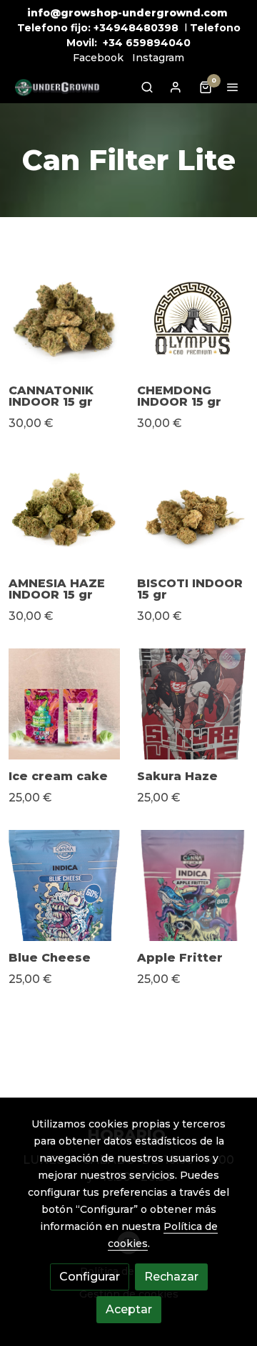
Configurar (89, 1276)
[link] (57, 87)
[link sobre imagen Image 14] (64, 511)
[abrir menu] (233, 86)
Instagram (158, 57)
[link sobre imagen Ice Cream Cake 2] (64, 703)
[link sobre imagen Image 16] (192, 511)
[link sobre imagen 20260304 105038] (64, 885)
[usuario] (175, 86)
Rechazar (171, 1276)
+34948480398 (136, 27)
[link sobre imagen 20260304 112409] (192, 885)
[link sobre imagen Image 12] (64, 318)
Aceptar (129, 1309)
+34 (113, 42)
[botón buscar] (147, 86)
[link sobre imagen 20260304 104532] (192, 703)
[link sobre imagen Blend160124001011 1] (192, 318)
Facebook (98, 57)
